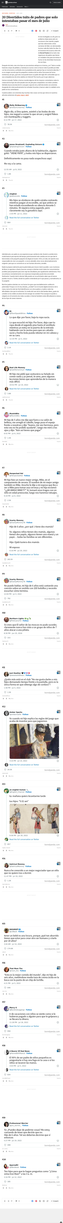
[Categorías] (2, 2)
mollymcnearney (6, 128)
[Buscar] (50, 2)
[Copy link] (47, 30)
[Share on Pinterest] (36, 30)
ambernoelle (5, 773)
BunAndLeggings (6, 1034)
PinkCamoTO (5, 641)
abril (27, 95)
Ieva (7, 24)
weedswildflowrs (6, 695)
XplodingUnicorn (6, 177)
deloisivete (4, 226)
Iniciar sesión (57, 2)
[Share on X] (40, 30)
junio (18, 95)
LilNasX (4, 952)
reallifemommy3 (6, 397)
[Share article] (58, 104)
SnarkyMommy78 (6, 563)
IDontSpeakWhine (6, 351)
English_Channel (6, 847)
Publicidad (5, 6)
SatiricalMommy (6, 884)
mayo (22, 95)
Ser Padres (5, 13)
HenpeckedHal (5, 504)
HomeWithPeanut (6, 1078)
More (26, 6)
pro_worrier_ (5, 1148)
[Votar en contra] (6, 130)
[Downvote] (8, 30)
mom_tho (4, 991)
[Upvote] (4, 30)
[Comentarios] (16, 30)
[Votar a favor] (3, 130)
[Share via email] (43, 30)
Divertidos (12, 13)
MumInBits (4, 441)
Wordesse (4, 1185)
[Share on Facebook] (32, 30)
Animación (20, 6)
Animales (12, 6)
